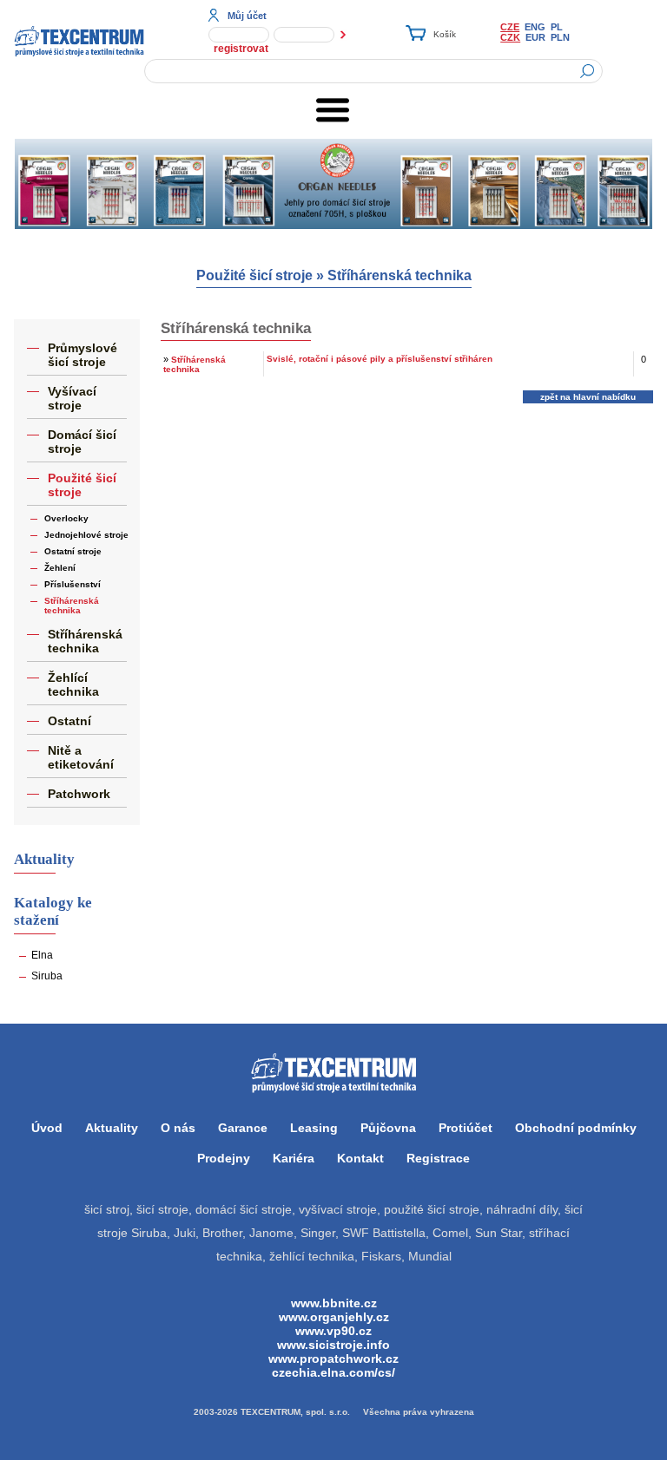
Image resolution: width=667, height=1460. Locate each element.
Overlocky (66, 518)
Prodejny (223, 1158)
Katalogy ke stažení (53, 911)
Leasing (314, 1128)
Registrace (438, 1158)
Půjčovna (388, 1128)
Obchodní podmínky (576, 1128)
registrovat (241, 49)
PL (557, 27)
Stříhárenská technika (399, 275)
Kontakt (360, 1158)
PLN (560, 37)
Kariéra (293, 1158)
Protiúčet (465, 1128)
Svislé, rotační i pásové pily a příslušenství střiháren (379, 358)
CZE (509, 27)
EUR (535, 37)
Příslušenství (72, 584)
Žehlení (60, 568)
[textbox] (373, 71)
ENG (535, 27)
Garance (242, 1128)
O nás (178, 1128)
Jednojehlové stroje (86, 535)
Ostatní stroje (73, 551)
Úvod (47, 1128)
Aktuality (111, 1128)
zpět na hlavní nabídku (588, 397)
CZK (510, 37)
